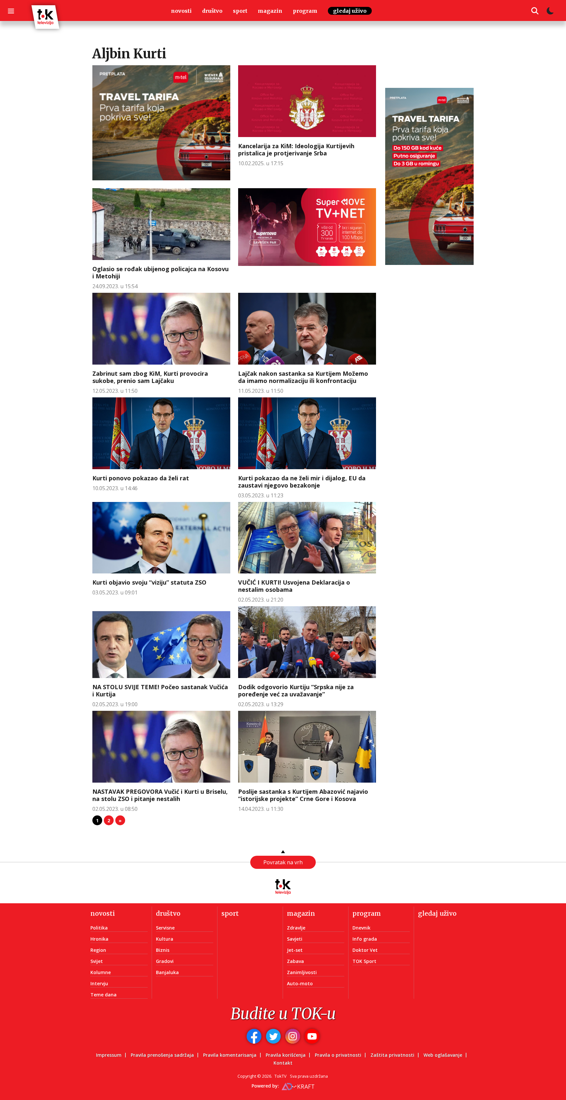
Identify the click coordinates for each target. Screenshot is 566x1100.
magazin (270, 11)
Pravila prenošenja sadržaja (162, 1055)
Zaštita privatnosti (392, 1055)
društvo (212, 11)
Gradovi (165, 961)
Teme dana (103, 994)
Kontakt (283, 1063)
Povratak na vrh (283, 862)
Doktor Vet (365, 950)
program (305, 11)
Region (98, 950)
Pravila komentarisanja (229, 1055)
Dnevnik (361, 928)
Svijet (96, 961)
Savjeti (294, 939)
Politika (99, 928)
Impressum (109, 1055)
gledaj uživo (350, 11)
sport (240, 11)
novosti (181, 11)
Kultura (164, 939)
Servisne (165, 928)
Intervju (99, 983)
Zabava (295, 961)
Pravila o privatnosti (338, 1055)
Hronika (99, 939)
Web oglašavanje (443, 1055)
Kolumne (100, 972)
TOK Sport (364, 961)
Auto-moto (300, 983)
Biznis (162, 950)
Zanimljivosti (302, 972)
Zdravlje (296, 928)
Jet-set (295, 950)
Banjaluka (167, 972)
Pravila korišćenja (286, 1055)
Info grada (364, 939)
